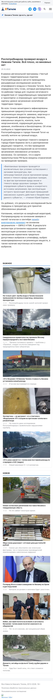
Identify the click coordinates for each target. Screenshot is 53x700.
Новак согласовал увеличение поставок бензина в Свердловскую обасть (24, 506)
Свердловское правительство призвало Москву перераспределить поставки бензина (23, 338)
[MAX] (39, 9)
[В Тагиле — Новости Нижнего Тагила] (13, 9)
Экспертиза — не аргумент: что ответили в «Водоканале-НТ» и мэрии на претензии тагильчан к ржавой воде (25, 418)
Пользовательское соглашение (13, 691)
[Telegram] (30, 9)
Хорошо (47, 3)
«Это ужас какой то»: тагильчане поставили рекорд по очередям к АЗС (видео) (26, 461)
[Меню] (50, 9)
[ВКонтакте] (34, 9)
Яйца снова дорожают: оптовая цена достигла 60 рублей (24, 544)
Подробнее (13, 4)
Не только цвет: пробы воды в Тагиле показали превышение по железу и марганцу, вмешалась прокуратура (23, 298)
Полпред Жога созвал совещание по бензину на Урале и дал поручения (26, 585)
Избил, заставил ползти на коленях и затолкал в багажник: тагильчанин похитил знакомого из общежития (23, 624)
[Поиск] (44, 9)
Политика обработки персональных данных (18, 688)
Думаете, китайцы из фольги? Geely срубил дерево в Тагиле (25, 664)
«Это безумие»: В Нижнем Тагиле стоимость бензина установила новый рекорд (25, 380)
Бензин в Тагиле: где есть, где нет (19, 15)
